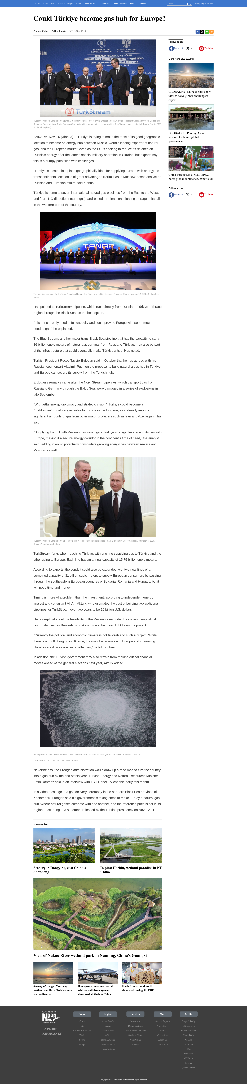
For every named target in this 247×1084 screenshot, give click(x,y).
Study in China (135, 1035)
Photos (163, 1030)
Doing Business (135, 1025)
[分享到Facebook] (198, 32)
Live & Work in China (135, 1030)
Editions (142, 3)
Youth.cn (188, 1044)
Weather (135, 1044)
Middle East (108, 1030)
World (78, 3)
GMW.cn (188, 1058)
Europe (108, 1025)
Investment (135, 1021)
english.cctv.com (188, 1030)
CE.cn (189, 1048)
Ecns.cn (188, 1062)
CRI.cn (188, 1039)
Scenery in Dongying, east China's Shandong (59, 869)
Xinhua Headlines (119, 3)
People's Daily (188, 1021)
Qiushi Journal (188, 1067)
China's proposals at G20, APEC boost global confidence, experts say (191, 176)
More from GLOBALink (181, 59)
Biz (52, 3)
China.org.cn (189, 1025)
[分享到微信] (207, 32)
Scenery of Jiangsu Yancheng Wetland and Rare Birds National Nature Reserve (53, 990)
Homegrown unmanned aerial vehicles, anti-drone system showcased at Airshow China (95, 990)
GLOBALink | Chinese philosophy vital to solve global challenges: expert (190, 96)
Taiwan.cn (188, 1053)
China (45, 3)
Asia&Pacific (108, 1021)
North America (108, 1039)
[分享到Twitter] (202, 32)
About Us (162, 1039)
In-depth (82, 1044)
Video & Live (89, 3)
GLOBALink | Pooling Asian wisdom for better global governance (187, 137)
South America (108, 1044)
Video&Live (163, 1025)
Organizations (108, 1048)
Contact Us (163, 1044)
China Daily (188, 1035)
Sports (82, 1039)
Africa (108, 1035)
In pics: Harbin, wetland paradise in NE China (131, 869)
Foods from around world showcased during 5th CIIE (138, 988)
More (132, 3)
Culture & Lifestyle (65, 3)
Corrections (162, 1035)
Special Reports (162, 1021)
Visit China (135, 1039)
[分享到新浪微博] (211, 32)
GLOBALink (103, 3)
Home (37, 3)
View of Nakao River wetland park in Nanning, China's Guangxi (90, 955)
